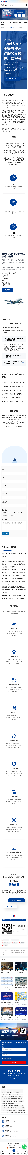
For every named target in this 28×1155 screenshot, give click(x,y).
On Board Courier (19, 1094)
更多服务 (10, 906)
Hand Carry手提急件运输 (7, 1092)
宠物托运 (18, 1103)
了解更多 (13, 639)
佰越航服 (18, 1143)
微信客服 (23, 920)
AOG (8, 1089)
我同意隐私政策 (7, 1058)
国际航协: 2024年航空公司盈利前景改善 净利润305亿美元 (21, 987)
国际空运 (20, 1098)
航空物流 (15, 1110)
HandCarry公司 (19, 1089)
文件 (11, 515)
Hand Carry (5, 100)
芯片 (20, 512)
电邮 (3, 477)
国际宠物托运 (14, 1098)
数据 (16, 1107)
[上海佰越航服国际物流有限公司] (14, 915)
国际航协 (3, 1101)
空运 (19, 1107)
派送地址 (4, 502)
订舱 (24, 1110)
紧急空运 (3, 1110)
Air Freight (4, 1089)
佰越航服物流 (21, 926)
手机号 (4, 486)
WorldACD (21, 1096)
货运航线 (11, 1112)
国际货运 (15, 1101)
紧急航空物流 (9, 1110)
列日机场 (8, 1098)
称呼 (3, 1047)
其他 (17, 515)
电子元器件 (13, 512)
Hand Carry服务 (16, 1092)
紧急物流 (23, 1107)
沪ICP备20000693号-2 (14, 1145)
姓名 (3, 469)
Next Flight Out (5, 1094)
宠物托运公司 (4, 1105)
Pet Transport (4, 1096)
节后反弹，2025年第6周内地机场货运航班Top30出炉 (21, 972)
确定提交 (5, 533)
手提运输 (12, 1107)
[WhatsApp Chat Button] (24, 1146)
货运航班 (6, 1112)
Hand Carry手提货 (14, 27)
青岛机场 (23, 1112)
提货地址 (4, 494)
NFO (10, 1094)
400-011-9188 (14, 78)
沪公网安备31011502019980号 (15, 1147)
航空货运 (20, 1110)
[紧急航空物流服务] (14, 8)
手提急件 (3, 1107)
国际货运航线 (20, 1101)
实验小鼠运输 (4, 1103)
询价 (14, 1153)
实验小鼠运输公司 (11, 1103)
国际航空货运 (9, 1101)
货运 (2, 1112)
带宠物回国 (16, 1105)
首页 (7, 27)
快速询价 (4, 5)
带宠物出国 (10, 1105)
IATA (22, 1092)
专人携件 (3, 1098)
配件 (5, 512)
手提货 (7, 1107)
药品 (5, 515)
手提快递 (21, 1105)
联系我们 (7, 290)
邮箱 (3, 1052)
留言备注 (4, 519)
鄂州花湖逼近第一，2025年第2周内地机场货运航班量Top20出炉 (7, 1002)
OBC (13, 1094)
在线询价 (6, 920)
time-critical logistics (13, 1096)
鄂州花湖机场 (17, 1112)
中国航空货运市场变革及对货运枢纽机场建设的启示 (7, 1017)
